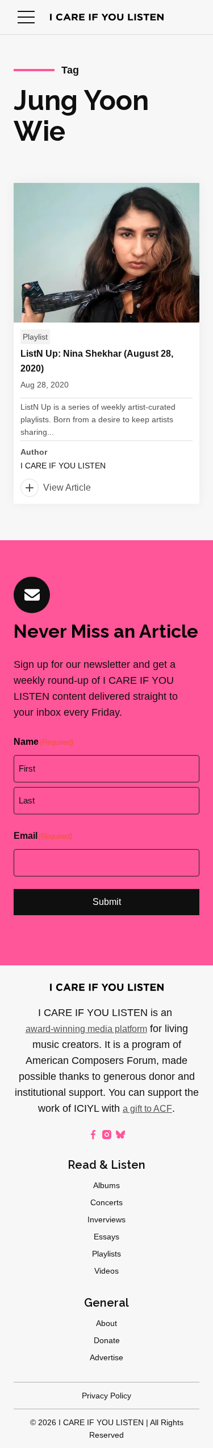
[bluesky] (120, 1134)
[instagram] (106, 1134)
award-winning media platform (86, 1029)
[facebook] (93, 1134)
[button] (26, 17)
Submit (107, 902)
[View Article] (106, 343)
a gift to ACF (147, 1108)
